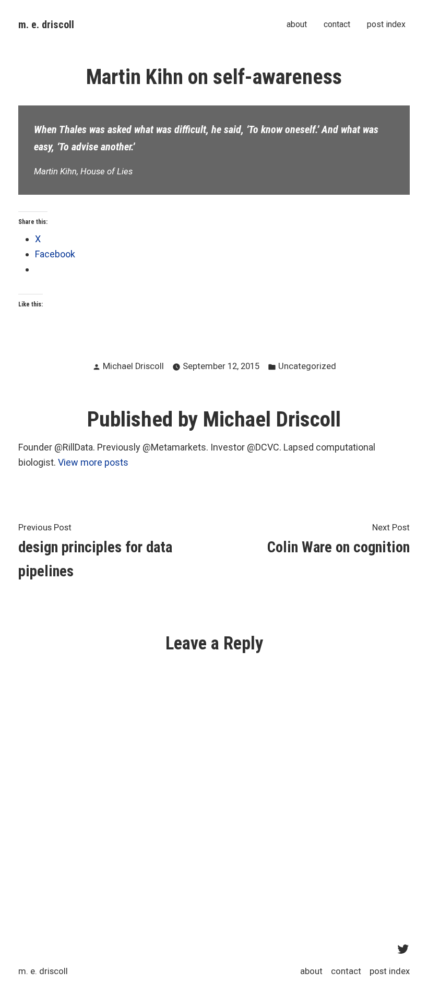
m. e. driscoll (46, 24)
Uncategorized (307, 366)
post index (386, 24)
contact (337, 24)
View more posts (93, 462)
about (297, 24)
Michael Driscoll (133, 366)
